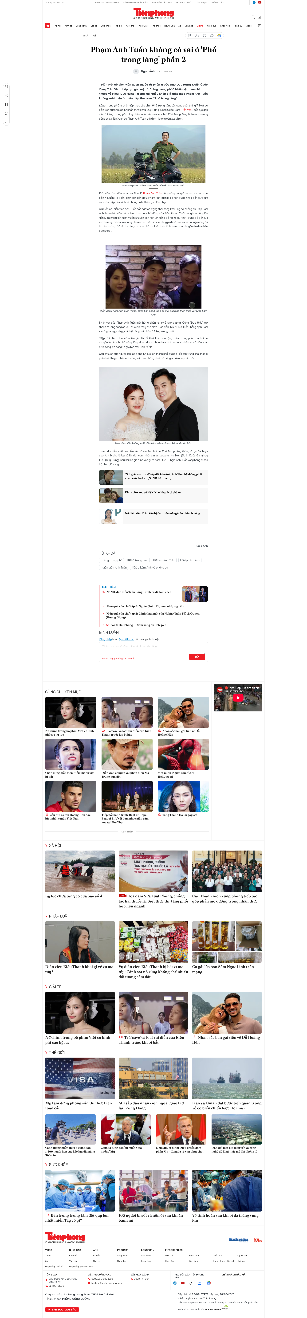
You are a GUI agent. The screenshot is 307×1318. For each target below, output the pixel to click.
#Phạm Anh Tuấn (164, 560)
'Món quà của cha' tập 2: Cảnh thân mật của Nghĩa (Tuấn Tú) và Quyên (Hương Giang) (153, 615)
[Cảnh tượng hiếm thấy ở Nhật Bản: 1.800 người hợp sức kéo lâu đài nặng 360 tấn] (70, 1129)
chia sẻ (190, 35)
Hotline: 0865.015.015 (107, 2)
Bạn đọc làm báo (64, 1309)
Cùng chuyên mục (63, 691)
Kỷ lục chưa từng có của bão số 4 (73, 896)
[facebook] (254, 2)
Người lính (169, 25)
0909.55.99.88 (99, 1278)
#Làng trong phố (111, 560)
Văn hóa (189, 25)
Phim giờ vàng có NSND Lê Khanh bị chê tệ (153, 492)
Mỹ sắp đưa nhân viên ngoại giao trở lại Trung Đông (151, 1105)
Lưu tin (6, 104)
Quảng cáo (217, 2)
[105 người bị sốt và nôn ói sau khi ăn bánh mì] (153, 1190)
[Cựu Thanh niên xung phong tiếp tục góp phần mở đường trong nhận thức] (227, 871)
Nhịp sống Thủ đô (54, 1266)
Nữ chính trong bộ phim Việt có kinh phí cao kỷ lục (69, 732)
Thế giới (118, 25)
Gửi (197, 656)
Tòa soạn (201, 2)
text (197, 35)
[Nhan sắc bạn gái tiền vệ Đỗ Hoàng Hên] (183, 712)
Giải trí (200, 25)
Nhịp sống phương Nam (81, 1266)
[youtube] (260, 2)
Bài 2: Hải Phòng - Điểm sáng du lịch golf (138, 625)
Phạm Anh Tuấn (152, 193)
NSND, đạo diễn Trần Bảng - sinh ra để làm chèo (138, 592)
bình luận (212, 35)
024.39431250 (56, 1285)
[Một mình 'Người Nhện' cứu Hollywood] (183, 754)
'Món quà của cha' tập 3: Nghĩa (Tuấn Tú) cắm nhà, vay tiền (145, 606)
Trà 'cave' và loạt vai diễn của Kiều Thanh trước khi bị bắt (126, 732)
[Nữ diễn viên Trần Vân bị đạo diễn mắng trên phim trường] (111, 516)
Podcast (123, 1250)
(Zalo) (111, 1278)
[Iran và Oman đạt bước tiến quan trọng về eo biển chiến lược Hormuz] (227, 1078)
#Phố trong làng (137, 560)
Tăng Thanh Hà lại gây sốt (179, 815)
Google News (219, 35)
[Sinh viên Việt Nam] (238, 1240)
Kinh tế (68, 25)
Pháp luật (143, 25)
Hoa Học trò (183, 2)
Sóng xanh (81, 25)
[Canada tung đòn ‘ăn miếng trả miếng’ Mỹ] (126, 1129)
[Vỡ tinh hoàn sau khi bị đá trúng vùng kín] (227, 1190)
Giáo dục (211, 25)
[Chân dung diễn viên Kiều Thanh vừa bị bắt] (70, 754)
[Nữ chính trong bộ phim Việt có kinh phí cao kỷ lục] (70, 712)
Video (249, 25)
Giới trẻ (130, 25)
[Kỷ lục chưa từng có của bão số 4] (80, 871)
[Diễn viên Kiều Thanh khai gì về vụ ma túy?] (80, 942)
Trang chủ (47, 25)
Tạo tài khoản (126, 639)
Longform (147, 1250)
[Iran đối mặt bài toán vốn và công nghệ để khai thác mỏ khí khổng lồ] (237, 1129)
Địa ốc (94, 25)
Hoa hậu (238, 25)
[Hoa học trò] (258, 1240)
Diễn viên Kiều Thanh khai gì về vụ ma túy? (79, 969)
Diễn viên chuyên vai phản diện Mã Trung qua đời (125, 774)
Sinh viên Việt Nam (162, 2)
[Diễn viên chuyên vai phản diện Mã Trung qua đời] (127, 754)
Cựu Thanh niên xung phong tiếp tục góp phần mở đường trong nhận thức (224, 898)
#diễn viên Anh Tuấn (114, 567)
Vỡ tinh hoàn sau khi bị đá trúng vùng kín (225, 1218)
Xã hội (58, 25)
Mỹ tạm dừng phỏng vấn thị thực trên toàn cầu (78, 1105)
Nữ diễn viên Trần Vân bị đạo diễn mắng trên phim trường (162, 513)
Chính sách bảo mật (234, 1274)
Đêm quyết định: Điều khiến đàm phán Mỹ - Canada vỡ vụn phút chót (180, 1149)
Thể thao (156, 25)
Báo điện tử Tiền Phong (154, 13)
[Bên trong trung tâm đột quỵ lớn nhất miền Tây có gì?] (80, 1190)
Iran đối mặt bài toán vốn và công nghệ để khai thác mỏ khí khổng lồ (234, 1149)
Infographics (174, 1250)
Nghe (6, 86)
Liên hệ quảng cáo (99, 1274)
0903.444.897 (141, 1278)
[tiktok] (192, 1283)
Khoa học (225, 25)
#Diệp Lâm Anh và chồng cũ (149, 567)
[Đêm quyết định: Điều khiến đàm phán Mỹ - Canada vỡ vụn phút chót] (181, 1129)
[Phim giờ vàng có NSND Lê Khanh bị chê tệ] (111, 495)
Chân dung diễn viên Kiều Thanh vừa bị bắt (69, 774)
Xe (179, 25)
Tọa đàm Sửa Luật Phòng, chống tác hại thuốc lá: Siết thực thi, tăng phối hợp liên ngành (153, 901)
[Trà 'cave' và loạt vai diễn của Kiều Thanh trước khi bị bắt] (127, 712)
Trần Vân (186, 109)
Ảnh (95, 1250)
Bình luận (6, 113)
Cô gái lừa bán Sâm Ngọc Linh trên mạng (223, 969)
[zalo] (201, 1283)
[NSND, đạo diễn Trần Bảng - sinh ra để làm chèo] (195, 594)
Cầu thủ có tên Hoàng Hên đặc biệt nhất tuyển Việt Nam (68, 816)
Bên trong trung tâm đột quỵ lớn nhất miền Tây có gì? (77, 1218)
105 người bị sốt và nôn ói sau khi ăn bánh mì (151, 1218)
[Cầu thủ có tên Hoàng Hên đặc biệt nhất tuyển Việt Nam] (70, 796)
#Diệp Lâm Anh (190, 560)
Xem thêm (259, 25)
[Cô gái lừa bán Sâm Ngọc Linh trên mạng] (227, 942)
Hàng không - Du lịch (224, 1260)
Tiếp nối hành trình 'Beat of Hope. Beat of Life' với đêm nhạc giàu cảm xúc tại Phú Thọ (125, 818)
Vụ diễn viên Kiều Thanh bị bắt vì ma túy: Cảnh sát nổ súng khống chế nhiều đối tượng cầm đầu (153, 971)
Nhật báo (75, 1250)
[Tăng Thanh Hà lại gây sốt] (183, 796)
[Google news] (210, 1283)
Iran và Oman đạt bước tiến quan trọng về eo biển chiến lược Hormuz (227, 1105)
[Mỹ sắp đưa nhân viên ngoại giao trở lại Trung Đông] (153, 1078)
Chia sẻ (6, 95)
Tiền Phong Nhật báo (135, 2)
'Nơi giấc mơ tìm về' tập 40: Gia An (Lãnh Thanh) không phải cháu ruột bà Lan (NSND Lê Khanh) (163, 476)
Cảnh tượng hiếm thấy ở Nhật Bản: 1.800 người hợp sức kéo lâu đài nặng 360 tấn (70, 1151)
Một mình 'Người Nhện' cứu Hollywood (176, 774)
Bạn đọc (193, 1260)
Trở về (6, 122)
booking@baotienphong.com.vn (107, 1283)
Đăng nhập (105, 639)
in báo (204, 35)
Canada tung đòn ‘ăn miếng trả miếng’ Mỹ (121, 1149)
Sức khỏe (106, 25)
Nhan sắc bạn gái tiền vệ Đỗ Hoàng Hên (179, 732)
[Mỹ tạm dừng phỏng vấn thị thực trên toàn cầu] (80, 1078)
